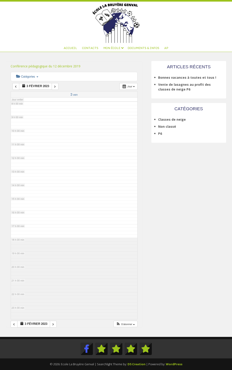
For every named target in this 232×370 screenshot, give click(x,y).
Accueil (70, 47)
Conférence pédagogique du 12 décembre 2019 (45, 66)
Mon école (111, 47)
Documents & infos (143, 47)
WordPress (174, 364)
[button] (125, 324)
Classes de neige (172, 119)
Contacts (90, 47)
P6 (160, 133)
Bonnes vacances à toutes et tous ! (187, 77)
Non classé (167, 126)
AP (166, 47)
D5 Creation (136, 364)
